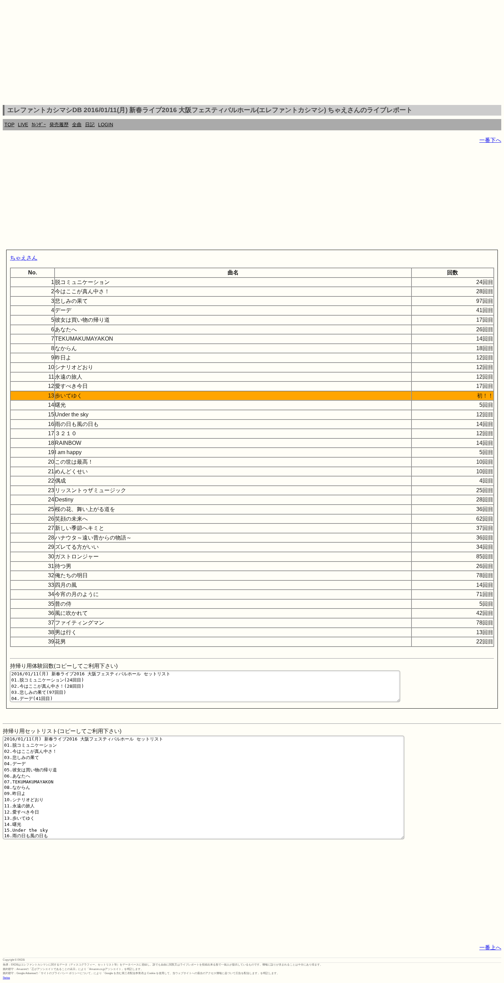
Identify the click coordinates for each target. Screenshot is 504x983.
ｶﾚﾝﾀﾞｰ (39, 124)
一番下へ (490, 140)
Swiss (6, 977)
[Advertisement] (252, 53)
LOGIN (105, 124)
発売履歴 (59, 124)
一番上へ (490, 947)
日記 (90, 124)
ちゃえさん (23, 258)
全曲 (77, 124)
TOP (9, 124)
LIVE (23, 124)
